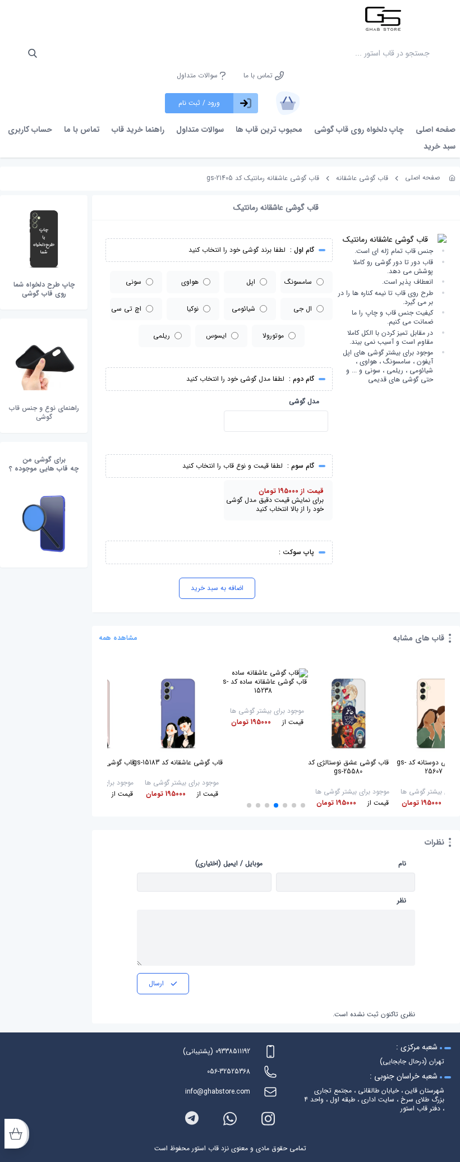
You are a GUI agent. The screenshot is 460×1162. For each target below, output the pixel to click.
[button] (303, 805)
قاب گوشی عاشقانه (362, 178)
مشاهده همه (118, 638)
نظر (401, 900)
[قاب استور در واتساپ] (230, 1118)
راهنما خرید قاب (138, 129)
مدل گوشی (304, 401)
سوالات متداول (198, 75)
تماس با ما (259, 75)
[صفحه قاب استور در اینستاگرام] (268, 1118)
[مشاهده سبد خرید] (288, 103)
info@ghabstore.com (217, 1091)
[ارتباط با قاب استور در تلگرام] (192, 1118)
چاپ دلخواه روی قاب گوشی (359, 129)
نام (402, 863)
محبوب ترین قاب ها (269, 129)
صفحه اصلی (436, 129)
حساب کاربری (30, 129)
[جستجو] (32, 53)
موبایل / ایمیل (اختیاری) (229, 863)
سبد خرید (440, 146)
